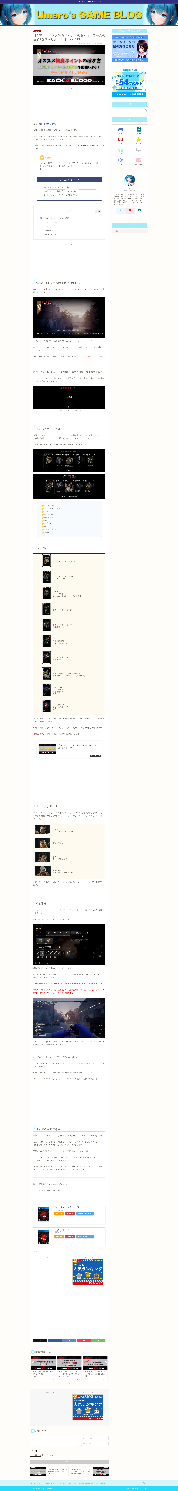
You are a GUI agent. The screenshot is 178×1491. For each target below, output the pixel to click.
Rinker (63, 1208)
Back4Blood (37, 31)
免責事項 (49, 1488)
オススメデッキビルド (53, 222)
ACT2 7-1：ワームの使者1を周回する (59, 218)
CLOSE (98, 211)
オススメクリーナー (52, 226)
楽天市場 (70, 1213)
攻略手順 (48, 230)
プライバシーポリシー (38, 1488)
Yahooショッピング (85, 1213)
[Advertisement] (69, 105)
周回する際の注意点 (52, 234)
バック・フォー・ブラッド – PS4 (67, 1207)
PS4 (36, 1251)
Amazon (59, 1213)
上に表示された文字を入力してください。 (46, 1455)
